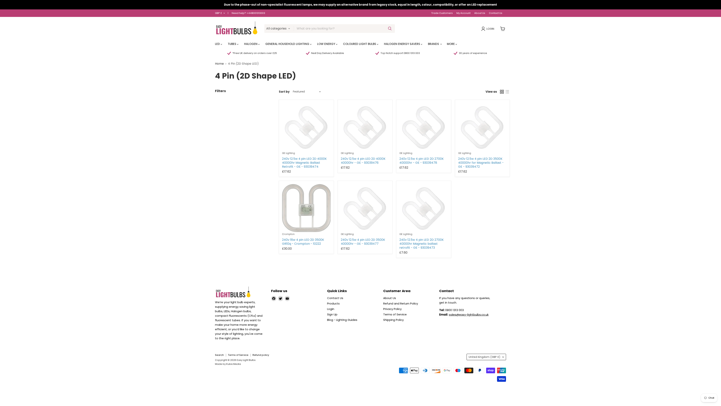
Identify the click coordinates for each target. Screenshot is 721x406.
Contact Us (495, 13)
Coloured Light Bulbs (360, 44)
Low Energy (326, 44)
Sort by (284, 91)
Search (219, 355)
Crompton (288, 234)
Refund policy (261, 355)
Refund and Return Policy (400, 303)
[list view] (507, 91)
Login (490, 29)
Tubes (232, 44)
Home (219, 63)
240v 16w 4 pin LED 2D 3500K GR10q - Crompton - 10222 (303, 242)
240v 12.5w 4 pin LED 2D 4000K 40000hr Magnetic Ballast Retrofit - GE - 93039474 (304, 163)
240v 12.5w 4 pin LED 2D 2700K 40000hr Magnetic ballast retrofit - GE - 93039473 (421, 244)
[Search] (390, 28)
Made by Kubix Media (228, 364)
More (451, 44)
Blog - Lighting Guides (342, 320)
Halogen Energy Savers (402, 44)
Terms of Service (395, 314)
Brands (434, 44)
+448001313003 (256, 13)
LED (218, 44)
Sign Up (332, 314)
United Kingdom (484, 357)
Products (333, 303)
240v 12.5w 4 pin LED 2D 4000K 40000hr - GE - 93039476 (363, 161)
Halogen (251, 44)
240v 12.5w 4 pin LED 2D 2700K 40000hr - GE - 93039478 (421, 161)
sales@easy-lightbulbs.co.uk (469, 315)
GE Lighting (288, 153)
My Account (463, 13)
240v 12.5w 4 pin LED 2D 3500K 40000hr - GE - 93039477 (363, 242)
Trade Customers (442, 13)
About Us (479, 13)
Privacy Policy (392, 309)
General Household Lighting (287, 44)
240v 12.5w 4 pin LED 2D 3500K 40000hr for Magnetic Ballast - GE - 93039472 (481, 163)
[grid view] (502, 91)
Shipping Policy (393, 320)
